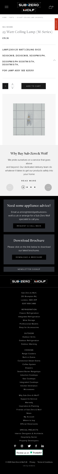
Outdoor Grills (29, 337)
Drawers (29, 368)
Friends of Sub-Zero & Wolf (29, 410)
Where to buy (29, 420)
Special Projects (29, 430)
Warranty (29, 402)
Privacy (32, 462)
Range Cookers (29, 354)
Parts (11, 17)
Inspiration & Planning (29, 406)
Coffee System (29, 364)
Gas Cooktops (29, 379)
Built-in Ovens (29, 357)
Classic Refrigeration (29, 313)
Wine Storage (29, 320)
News (29, 413)
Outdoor (29, 333)
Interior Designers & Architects (29, 433)
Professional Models (29, 324)
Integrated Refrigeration (29, 317)
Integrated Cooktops (29, 382)
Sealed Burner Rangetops (29, 371)
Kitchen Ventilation (29, 386)
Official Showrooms (29, 424)
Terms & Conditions (45, 462)
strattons (32, 466)
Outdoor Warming (29, 344)
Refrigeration (29, 309)
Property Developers (29, 441)
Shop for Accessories (29, 327)
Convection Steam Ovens (29, 361)
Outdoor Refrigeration (29, 340)
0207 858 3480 (29, 303)
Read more (29, 181)
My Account (29, 417)
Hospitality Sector (29, 437)
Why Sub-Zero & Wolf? (29, 395)
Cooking (29, 350)
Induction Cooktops (29, 375)
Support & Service (29, 399)
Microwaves (29, 389)
